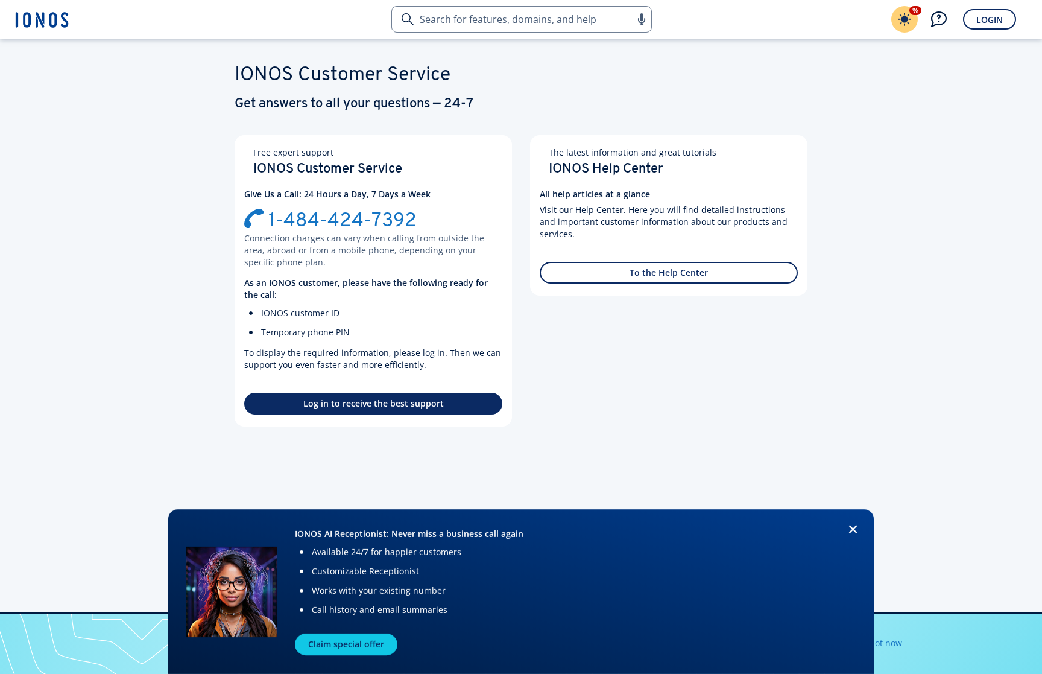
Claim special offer (346, 644)
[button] (641, 19)
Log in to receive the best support (373, 403)
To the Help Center (669, 272)
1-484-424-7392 (342, 221)
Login (989, 19)
